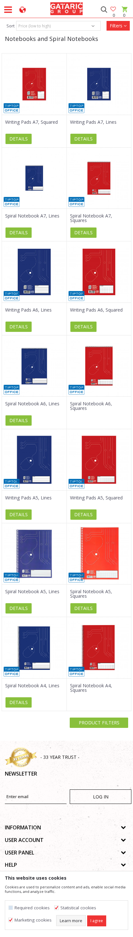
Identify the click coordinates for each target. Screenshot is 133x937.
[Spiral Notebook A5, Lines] (34, 553)
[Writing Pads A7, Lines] (99, 84)
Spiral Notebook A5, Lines (32, 591)
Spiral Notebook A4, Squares (91, 687)
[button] (103, 9)
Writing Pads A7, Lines (93, 122)
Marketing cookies (33, 920)
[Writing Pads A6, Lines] (34, 272)
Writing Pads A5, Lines (28, 498)
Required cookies (32, 907)
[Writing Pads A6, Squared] (99, 272)
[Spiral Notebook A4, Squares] (99, 647)
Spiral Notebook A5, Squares (91, 593)
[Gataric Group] (66, 7)
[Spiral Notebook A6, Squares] (99, 366)
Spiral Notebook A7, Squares (91, 218)
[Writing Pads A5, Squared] (99, 459)
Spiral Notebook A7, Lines (32, 216)
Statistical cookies (78, 907)
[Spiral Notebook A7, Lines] (34, 178)
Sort (10, 26)
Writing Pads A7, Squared (31, 122)
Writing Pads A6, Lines (28, 310)
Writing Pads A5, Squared (96, 498)
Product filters (99, 723)
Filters (117, 26)
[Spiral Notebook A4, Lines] (34, 647)
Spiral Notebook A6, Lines (32, 403)
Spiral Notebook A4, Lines (32, 685)
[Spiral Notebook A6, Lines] (34, 366)
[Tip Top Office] (12, 108)
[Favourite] (113, 9)
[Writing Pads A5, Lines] (34, 459)
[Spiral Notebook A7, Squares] (99, 178)
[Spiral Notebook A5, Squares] (99, 553)
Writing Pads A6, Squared (96, 310)
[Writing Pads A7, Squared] (34, 84)
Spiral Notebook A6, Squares (91, 406)
